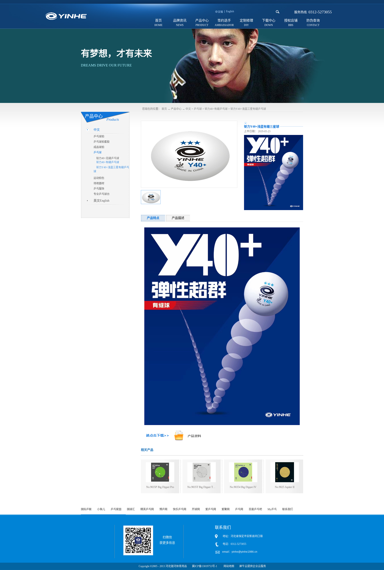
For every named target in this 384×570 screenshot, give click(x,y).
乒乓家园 (116, 509)
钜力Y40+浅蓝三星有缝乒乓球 (248, 108)
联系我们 (287, 509)
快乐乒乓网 (179, 509)
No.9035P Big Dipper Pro (160, 487)
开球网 (196, 509)
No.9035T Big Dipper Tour (201, 487)
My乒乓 (272, 509)
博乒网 (163, 509)
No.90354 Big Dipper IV (243, 487)
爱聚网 (226, 509)
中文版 (219, 12)
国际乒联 (86, 509)
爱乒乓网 (210, 509)
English (230, 11)
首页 (158, 20)
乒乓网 (239, 509)
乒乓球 (198, 108)
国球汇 (131, 509)
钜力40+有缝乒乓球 (216, 108)
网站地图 (228, 566)
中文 (188, 108)
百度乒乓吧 (255, 509)
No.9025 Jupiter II (284, 487)
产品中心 (176, 108)
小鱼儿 (101, 509)
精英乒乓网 (147, 509)
